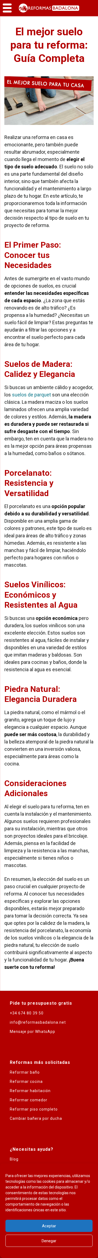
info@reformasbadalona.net (38, 1022)
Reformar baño (25, 1072)
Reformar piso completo (34, 1109)
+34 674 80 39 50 (27, 1013)
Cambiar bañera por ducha (36, 1118)
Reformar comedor (28, 1100)
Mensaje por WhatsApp (32, 1031)
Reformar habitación (30, 1091)
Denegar (49, 1240)
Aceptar (49, 1226)
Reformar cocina (26, 1081)
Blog (14, 1159)
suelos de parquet (31, 395)
